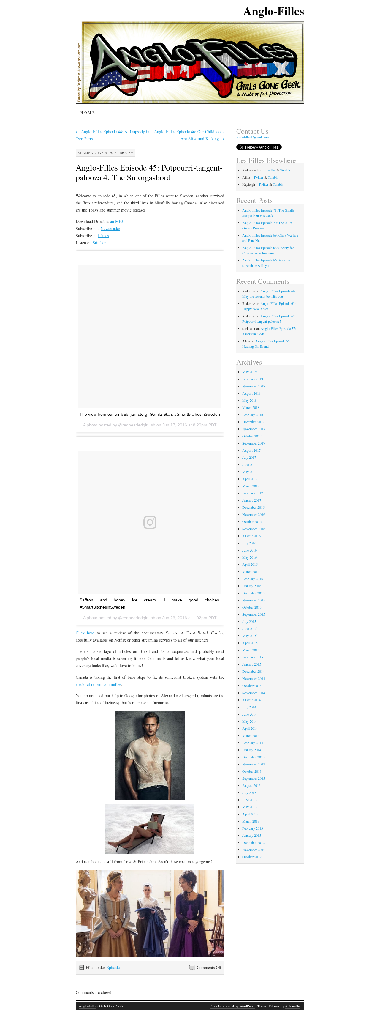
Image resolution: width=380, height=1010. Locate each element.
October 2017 (252, 436)
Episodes (113, 967)
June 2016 (249, 550)
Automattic (292, 1005)
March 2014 (250, 735)
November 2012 (253, 849)
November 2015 (253, 600)
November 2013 (253, 764)
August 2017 (251, 450)
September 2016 (253, 528)
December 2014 (253, 671)
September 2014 (253, 692)
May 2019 (249, 371)
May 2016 (249, 557)
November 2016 (253, 514)
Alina (88, 152)
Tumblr (285, 170)
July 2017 (249, 457)
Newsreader (110, 228)
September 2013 (253, 778)
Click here (85, 633)
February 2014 (252, 742)
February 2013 (252, 828)
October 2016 (252, 521)
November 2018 (253, 386)
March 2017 (250, 485)
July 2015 (249, 621)
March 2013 (250, 821)
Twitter (271, 170)
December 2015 (253, 592)
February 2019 (252, 378)
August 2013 (251, 785)
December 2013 (253, 756)
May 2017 (249, 471)
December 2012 (253, 842)
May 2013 (249, 806)
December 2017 (253, 421)
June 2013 (249, 799)
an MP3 (116, 221)
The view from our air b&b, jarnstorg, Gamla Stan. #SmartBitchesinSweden (150, 414)
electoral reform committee (98, 684)
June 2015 (249, 628)
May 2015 (249, 635)
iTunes (103, 235)
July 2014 (249, 707)
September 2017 (253, 443)
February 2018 (252, 414)
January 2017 (251, 500)
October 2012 (252, 856)
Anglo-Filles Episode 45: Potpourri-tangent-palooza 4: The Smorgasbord (149, 172)
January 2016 (251, 585)
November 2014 (253, 678)
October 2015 (252, 607)
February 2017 (252, 493)
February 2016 (252, 578)
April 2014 (250, 728)
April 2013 (250, 814)
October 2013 (252, 771)
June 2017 (249, 464)
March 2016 (250, 571)
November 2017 (253, 428)
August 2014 (251, 699)
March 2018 (250, 407)
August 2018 (251, 393)
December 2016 (253, 507)
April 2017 (250, 478)
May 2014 (249, 721)
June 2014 (249, 714)
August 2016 (251, 535)
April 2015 (250, 642)
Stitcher (99, 242)
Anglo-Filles (273, 10)
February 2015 (252, 657)
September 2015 (253, 614)
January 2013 (251, 835)
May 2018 (249, 400)
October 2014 (252, 685)
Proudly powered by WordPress (232, 1005)
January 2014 (251, 749)
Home (87, 112)
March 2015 (250, 649)
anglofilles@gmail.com (252, 137)
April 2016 (250, 564)
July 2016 (249, 543)
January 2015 (251, 664)
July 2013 (249, 792)
